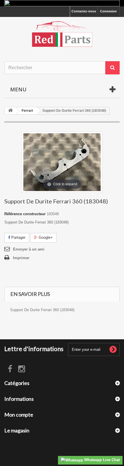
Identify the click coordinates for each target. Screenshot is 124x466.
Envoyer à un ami (28, 249)
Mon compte (18, 414)
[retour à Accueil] (10, 110)
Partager (17, 237)
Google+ (45, 237)
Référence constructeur (25, 214)
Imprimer (21, 258)
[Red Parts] (62, 34)
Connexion (108, 11)
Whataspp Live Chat (101, 460)
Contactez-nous (84, 11)
